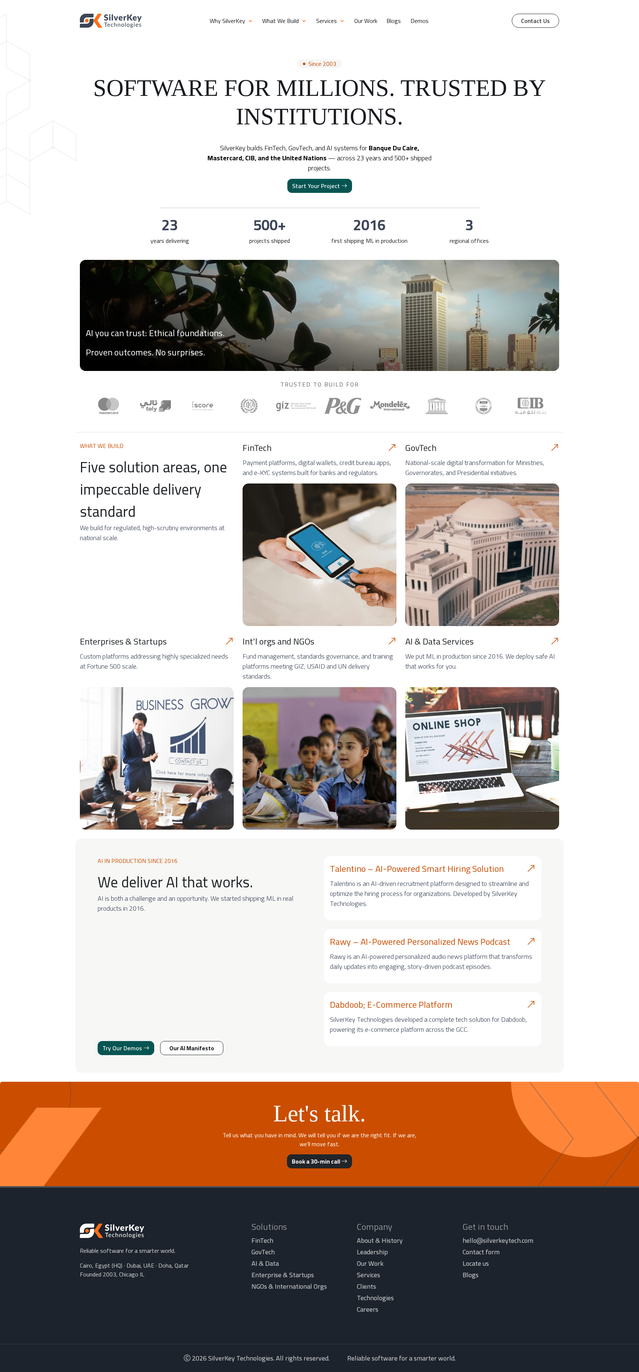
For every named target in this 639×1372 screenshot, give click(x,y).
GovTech (263, 1252)
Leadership (372, 1252)
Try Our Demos (122, 1048)
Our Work (365, 20)
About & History (380, 1240)
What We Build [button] (281, 20)
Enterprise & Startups (282, 1275)
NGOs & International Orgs (289, 1286)
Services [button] (327, 20)
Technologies (375, 1298)
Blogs (393, 20)
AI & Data (265, 1263)
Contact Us (535, 20)
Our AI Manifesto (191, 1048)
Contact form (481, 1252)
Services (368, 1275)
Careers (367, 1309)
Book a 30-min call (316, 1161)
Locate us (476, 1263)
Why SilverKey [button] (228, 20)
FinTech (262, 1240)
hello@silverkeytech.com (498, 1240)
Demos (419, 20)
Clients (366, 1286)
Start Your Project (316, 185)
